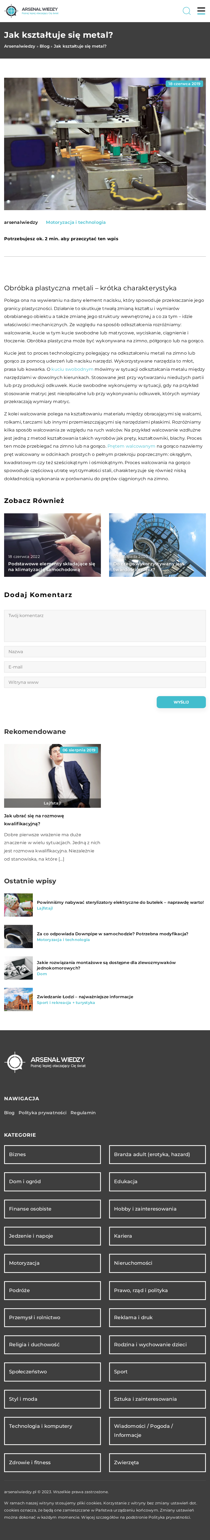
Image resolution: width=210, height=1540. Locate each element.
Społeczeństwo (28, 1372)
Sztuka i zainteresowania (145, 1399)
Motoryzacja (24, 1263)
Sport (120, 1372)
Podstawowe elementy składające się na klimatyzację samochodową (51, 566)
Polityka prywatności (42, 1112)
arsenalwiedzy (21, 222)
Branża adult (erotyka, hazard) (152, 1154)
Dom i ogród (25, 1182)
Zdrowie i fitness (30, 1463)
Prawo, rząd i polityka (141, 1290)
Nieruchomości (133, 1263)
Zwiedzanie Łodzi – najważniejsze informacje (85, 996)
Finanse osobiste (30, 1209)
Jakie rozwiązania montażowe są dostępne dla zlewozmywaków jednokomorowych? (106, 965)
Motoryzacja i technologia (76, 222)
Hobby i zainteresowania (145, 1209)
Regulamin (83, 1112)
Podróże (19, 1290)
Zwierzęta (126, 1463)
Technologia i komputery (40, 1426)
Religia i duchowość (34, 1345)
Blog (9, 1112)
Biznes (17, 1154)
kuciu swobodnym (72, 369)
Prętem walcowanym (131, 446)
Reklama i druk (133, 1318)
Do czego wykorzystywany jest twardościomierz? (148, 566)
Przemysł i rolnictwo (34, 1318)
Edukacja (126, 1182)
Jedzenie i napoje (31, 1236)
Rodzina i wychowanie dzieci (150, 1345)
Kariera (123, 1236)
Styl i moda (23, 1399)
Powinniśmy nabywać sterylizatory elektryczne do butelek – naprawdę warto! (120, 902)
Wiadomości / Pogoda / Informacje (143, 1430)
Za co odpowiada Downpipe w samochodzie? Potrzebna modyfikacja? (113, 933)
